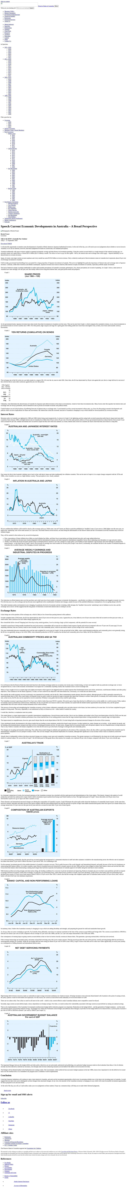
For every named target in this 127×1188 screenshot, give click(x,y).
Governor (7, 120)
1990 (9, 114)
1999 (9, 99)
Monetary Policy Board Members (14, 130)
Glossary (7, 1171)
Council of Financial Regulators (13, 1142)
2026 (9, 49)
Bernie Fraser (12, 188)
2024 (9, 52)
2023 (9, 54)
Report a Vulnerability (10, 1176)
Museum (7, 1140)
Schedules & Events (10, 1172)
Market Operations (9, 13)
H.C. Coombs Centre (10, 1145)
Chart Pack (7, 31)
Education (7, 36)
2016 (9, 67)
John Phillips (12, 217)
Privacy (6, 1166)
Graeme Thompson (14, 213)
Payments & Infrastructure (12, 14)
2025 (9, 51)
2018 (9, 64)
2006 (9, 85)
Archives (7, 34)
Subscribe (4, 1098)
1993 (9, 109)
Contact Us (7, 41)
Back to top (7, 1090)
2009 (9, 80)
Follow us (5, 1102)
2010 (9, 79)
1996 (9, 104)
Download (6, 243)
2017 (9, 65)
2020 (9, 61)
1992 (9, 110)
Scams (6, 1177)
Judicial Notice (8, 1164)
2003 (9, 90)
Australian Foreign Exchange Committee (16, 1143)
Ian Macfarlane (12, 168)
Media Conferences (10, 220)
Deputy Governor (9, 128)
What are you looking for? (8, 8)
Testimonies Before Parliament (13, 218)
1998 (9, 100)
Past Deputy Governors (11, 202)
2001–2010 (7, 77)
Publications (8, 28)
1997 (9, 102)
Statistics (7, 29)
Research (7, 33)
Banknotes (7, 18)
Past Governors (8, 132)
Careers (6, 38)
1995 (9, 105)
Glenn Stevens (12, 148)
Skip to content (5, 1)
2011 (9, 75)
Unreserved (7, 1138)
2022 (9, 56)
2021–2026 (7, 47)
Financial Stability (9, 16)
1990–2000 (7, 95)
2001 (9, 94)
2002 (9, 92)
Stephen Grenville (13, 212)
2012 (9, 74)
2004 (9, 89)
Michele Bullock (13, 203)
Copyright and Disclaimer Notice (69, 1151)
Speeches (7, 26)
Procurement (8, 1169)
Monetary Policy (9, 11)
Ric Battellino (12, 208)
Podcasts (7, 222)
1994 (9, 107)
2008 (9, 82)
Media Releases (9, 24)
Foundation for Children (34, 1148)
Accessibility (8, 1167)
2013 (9, 72)
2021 (9, 57)
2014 (9, 70)
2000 (9, 97)
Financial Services (9, 19)
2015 (9, 69)
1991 (9, 112)
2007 (9, 84)
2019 (9, 62)
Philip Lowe (11, 133)
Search (31, 8)
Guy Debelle (12, 205)
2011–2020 (7, 59)
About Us (7, 21)
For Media (7, 1162)
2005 (9, 87)
